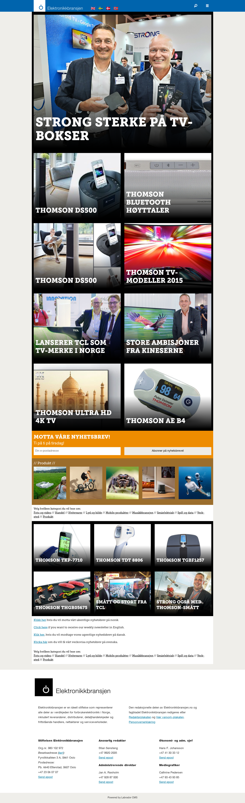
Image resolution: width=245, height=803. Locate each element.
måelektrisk (166, 512)
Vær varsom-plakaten (170, 717)
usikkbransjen (144, 512)
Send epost (45, 777)
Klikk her (40, 620)
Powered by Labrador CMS (122, 798)
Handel (60, 512)
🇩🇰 (108, 9)
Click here (41, 627)
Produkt (48, 516)
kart (61, 753)
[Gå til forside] (57, 6)
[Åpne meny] (207, 5)
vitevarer (76, 512)
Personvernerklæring (142, 722)
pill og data (186, 512)
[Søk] (196, 6)
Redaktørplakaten (140, 717)
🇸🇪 (100, 9)
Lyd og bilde (94, 512)
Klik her (39, 634)
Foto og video (42, 512)
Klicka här (40, 642)
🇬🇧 (93, 9)
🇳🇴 (116, 9)
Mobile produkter (117, 512)
